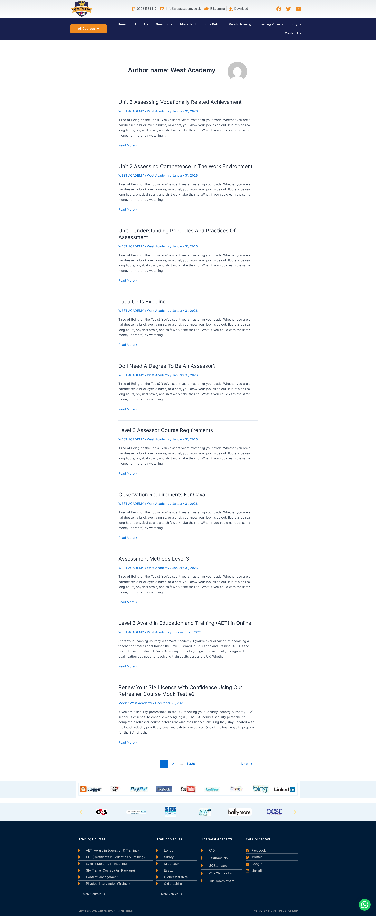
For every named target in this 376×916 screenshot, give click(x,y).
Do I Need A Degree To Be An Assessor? (167, 366)
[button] (81, 812)
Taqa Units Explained (143, 301)
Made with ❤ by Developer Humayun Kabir (276, 911)
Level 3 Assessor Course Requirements (165, 430)
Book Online (212, 24)
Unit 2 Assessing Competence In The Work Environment (185, 166)
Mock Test (188, 24)
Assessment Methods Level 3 (153, 559)
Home (122, 24)
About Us (141, 24)
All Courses (86, 29)
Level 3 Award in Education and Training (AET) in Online (184, 623)
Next (246, 764)
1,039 (190, 764)
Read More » (127, 145)
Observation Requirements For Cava (161, 494)
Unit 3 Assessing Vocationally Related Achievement (180, 102)
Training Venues (271, 24)
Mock (122, 703)
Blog (294, 24)
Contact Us (293, 33)
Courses (162, 24)
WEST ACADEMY (131, 111)
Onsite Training (240, 24)
